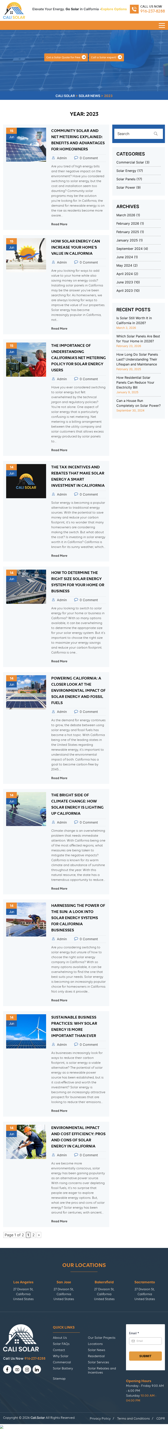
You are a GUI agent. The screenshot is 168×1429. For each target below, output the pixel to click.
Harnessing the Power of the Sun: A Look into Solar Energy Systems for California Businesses (78, 917)
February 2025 (127, 232)
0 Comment (89, 158)
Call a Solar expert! (104, 57)
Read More (59, 224)
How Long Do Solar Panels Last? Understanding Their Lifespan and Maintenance (137, 359)
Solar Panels (125, 179)
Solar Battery (63, 1368)
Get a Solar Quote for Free (63, 57)
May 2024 (124, 265)
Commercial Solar (130, 162)
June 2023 (124, 282)
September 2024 (129, 249)
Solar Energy (126, 171)
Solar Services (98, 1362)
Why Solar (60, 1356)
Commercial (62, 1362)
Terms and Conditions (133, 1418)
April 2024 (124, 274)
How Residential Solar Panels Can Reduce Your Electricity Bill (135, 382)
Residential (96, 1356)
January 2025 (127, 240)
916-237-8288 (152, 11)
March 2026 (125, 215)
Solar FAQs (61, 1344)
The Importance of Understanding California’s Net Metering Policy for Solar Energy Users (78, 357)
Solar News (96, 1350)
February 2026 (127, 223)
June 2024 (124, 257)
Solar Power (125, 187)
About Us (60, 1338)
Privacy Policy (100, 1418)
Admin (62, 158)
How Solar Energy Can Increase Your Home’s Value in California (75, 247)
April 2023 (124, 291)
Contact (59, 1350)
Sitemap (59, 1379)
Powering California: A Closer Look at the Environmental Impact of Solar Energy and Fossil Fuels (78, 690)
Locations (95, 1344)
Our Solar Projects (101, 1338)
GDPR (160, 1418)
